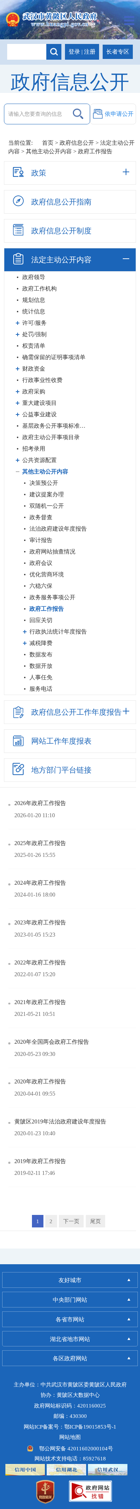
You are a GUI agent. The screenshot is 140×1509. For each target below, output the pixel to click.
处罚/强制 (34, 334)
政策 (38, 173)
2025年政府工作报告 (40, 843)
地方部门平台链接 (61, 770)
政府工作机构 (39, 289)
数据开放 (40, 666)
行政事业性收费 (42, 380)
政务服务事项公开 (52, 597)
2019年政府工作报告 (40, 1161)
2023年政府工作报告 (40, 922)
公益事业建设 (39, 414)
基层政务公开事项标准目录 (55, 426)
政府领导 (33, 277)
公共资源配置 (39, 460)
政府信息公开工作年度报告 (76, 712)
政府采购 (33, 391)
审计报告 (40, 540)
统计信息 (33, 311)
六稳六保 (40, 586)
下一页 (71, 1221)
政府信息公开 (77, 142)
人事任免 (40, 677)
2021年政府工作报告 (40, 1002)
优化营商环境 (46, 574)
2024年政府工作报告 (40, 883)
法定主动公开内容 (61, 259)
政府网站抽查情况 (52, 551)
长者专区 (117, 52)
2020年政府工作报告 (40, 1081)
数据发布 (40, 654)
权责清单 (33, 346)
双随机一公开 (46, 506)
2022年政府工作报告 (40, 962)
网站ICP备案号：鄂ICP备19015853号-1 (70, 1427)
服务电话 (40, 689)
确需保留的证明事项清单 (53, 357)
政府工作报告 (46, 609)
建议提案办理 (46, 494)
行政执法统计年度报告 (58, 632)
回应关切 (40, 620)
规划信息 (33, 300)
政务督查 (40, 517)
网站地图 (70, 1437)
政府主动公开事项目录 (51, 437)
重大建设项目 (39, 403)
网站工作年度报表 (61, 741)
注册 (89, 52)
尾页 (95, 1221)
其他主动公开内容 (49, 151)
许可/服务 (34, 323)
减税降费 (40, 643)
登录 (74, 52)
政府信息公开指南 (61, 202)
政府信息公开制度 (61, 231)
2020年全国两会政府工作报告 (51, 1042)
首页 (47, 142)
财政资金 (33, 369)
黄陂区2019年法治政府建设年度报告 (60, 1121)
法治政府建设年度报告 (58, 529)
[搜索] (53, 52)
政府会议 (40, 563)
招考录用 (33, 449)
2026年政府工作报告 (40, 803)
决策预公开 (43, 483)
